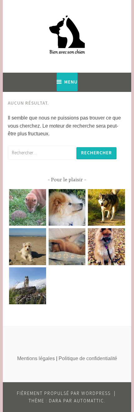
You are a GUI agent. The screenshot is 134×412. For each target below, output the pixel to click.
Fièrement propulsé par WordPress (64, 393)
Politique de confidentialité (88, 358)
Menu (71, 82)
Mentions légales (36, 358)
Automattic (89, 401)
